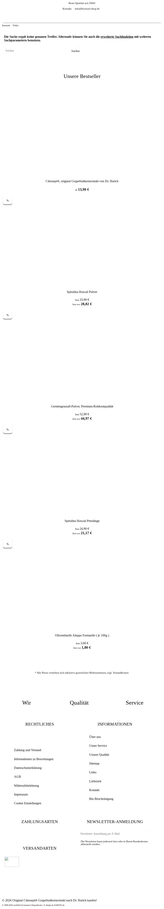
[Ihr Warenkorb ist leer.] (142, 16)
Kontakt (94, 790)
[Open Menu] (158, 17)
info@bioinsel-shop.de (87, 8)
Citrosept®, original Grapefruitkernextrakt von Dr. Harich (82, 181)
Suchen (75, 51)
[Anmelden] (128, 15)
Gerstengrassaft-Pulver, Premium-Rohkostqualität (82, 406)
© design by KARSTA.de (54, 905)
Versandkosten (121, 672)
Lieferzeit (95, 781)
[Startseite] (11, 18)
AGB (17, 776)
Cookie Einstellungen (27, 803)
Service (134, 702)
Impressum (21, 794)
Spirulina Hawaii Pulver (82, 292)
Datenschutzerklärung (28, 768)
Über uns (95, 737)
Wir (26, 702)
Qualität (79, 702)
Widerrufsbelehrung (26, 785)
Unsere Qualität (99, 754)
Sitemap (94, 763)
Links (92, 772)
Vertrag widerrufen (40, 737)
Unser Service (98, 745)
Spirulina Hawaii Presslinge (82, 521)
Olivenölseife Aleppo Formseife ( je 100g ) (82, 635)
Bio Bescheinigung (101, 798)
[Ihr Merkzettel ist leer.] (135, 16)
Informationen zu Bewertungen (33, 759)
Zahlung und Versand (27, 750)
